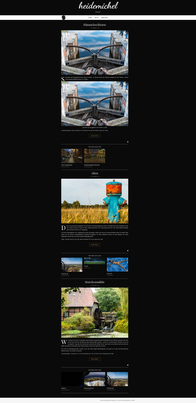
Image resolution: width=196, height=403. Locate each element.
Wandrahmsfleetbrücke (92, 165)
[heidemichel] (98, 7)
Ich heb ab (64, 274)
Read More (94, 136)
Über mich (104, 17)
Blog (96, 17)
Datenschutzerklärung (105, 400)
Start (90, 17)
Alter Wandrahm (66, 165)
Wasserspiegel (89, 388)
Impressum (114, 400)
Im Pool (109, 274)
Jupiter (63, 388)
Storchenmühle (95, 282)
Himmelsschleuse (94, 24)
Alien (94, 173)
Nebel (86, 266)
